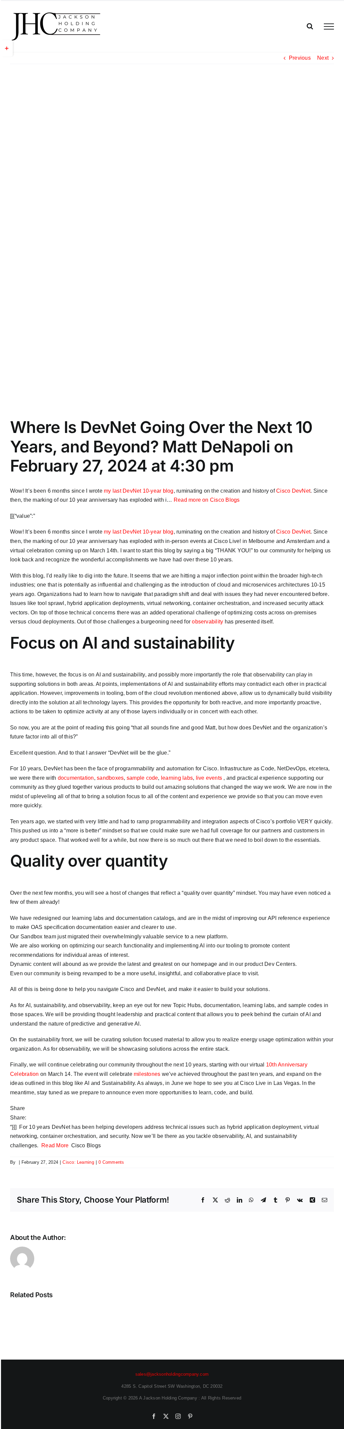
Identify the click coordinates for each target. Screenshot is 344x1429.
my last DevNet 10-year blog (138, 491)
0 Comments (111, 1162)
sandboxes (110, 778)
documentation (76, 778)
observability (207, 621)
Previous (300, 58)
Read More (55, 1145)
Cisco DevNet (293, 491)
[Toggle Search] (310, 26)
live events (209, 778)
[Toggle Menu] (328, 26)
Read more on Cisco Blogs (207, 500)
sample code (142, 778)
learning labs (177, 778)
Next (323, 58)
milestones (147, 1074)
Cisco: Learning (78, 1162)
